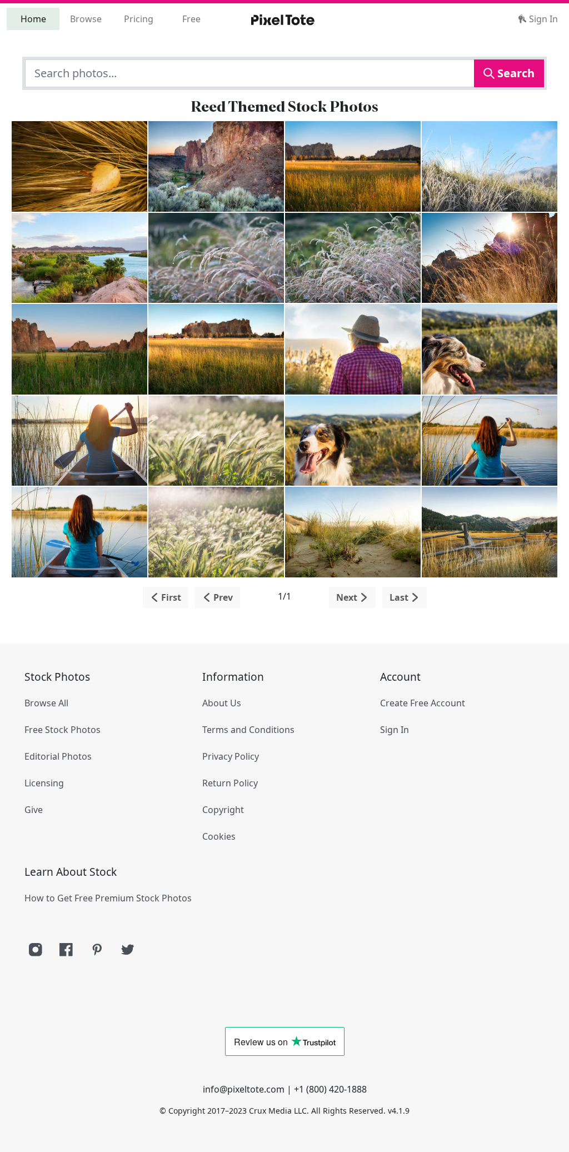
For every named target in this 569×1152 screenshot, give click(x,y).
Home (33, 19)
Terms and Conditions (248, 730)
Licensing (44, 783)
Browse (86, 19)
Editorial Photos (58, 756)
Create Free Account (422, 703)
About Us (221, 703)
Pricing (138, 19)
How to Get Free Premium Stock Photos (108, 898)
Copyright (223, 810)
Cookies (219, 836)
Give (33, 810)
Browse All (46, 703)
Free (191, 19)
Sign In (542, 19)
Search (515, 73)
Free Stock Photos (62, 730)
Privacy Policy (230, 756)
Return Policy (230, 783)
